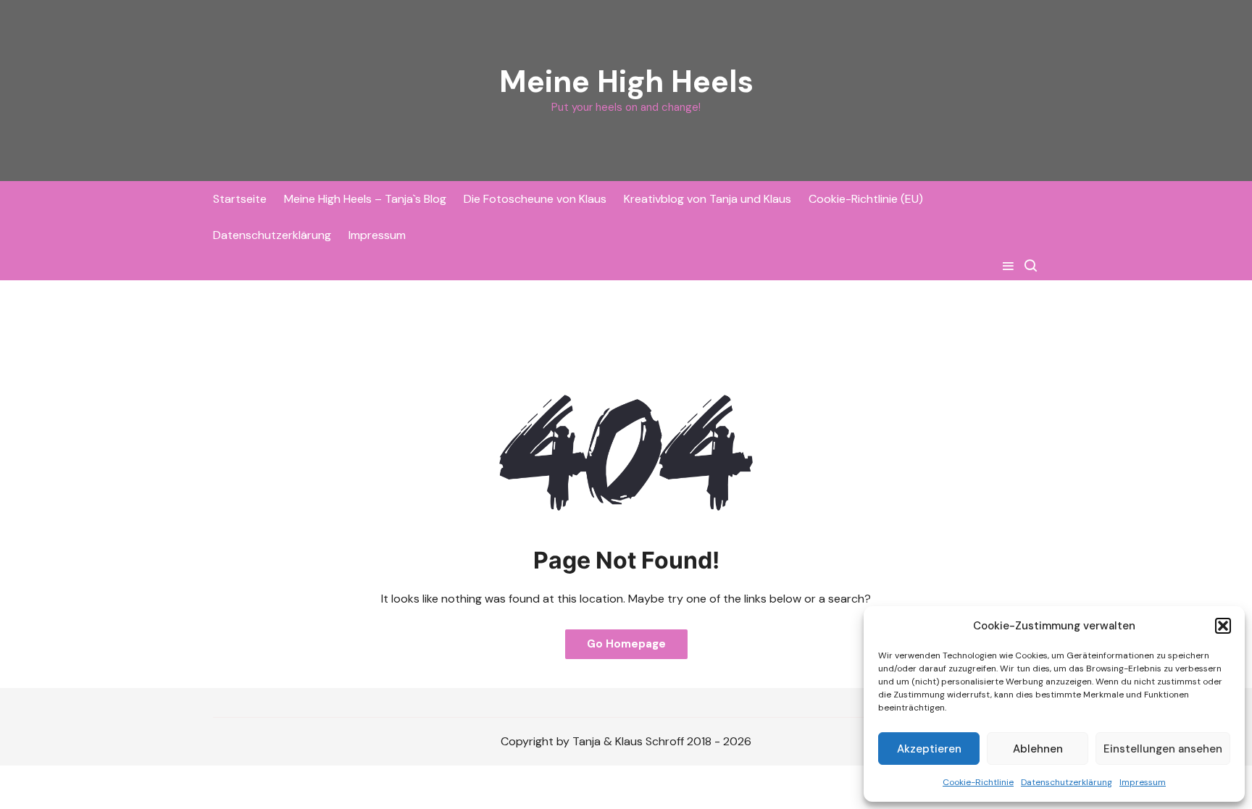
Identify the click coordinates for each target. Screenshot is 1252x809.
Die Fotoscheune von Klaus (535, 198)
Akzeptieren (929, 749)
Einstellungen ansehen (1162, 749)
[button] (1223, 626)
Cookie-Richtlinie (978, 782)
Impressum (1142, 782)
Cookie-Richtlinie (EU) (866, 198)
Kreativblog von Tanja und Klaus (707, 198)
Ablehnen (1038, 749)
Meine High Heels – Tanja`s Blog (365, 198)
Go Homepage (626, 644)
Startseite (240, 198)
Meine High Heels (626, 81)
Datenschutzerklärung (1066, 782)
